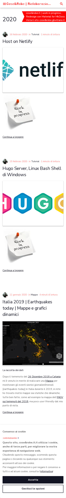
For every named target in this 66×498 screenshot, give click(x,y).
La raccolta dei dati (13, 370)
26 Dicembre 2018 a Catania (44, 376)
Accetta (33, 480)
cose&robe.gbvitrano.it (52, 20)
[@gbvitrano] (5, 34)
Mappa (49, 381)
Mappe (34, 294)
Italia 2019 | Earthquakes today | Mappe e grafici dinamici (27, 308)
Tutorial (35, 34)
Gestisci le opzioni (33, 488)
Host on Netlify (17, 41)
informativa (46, 471)
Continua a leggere (13, 137)
